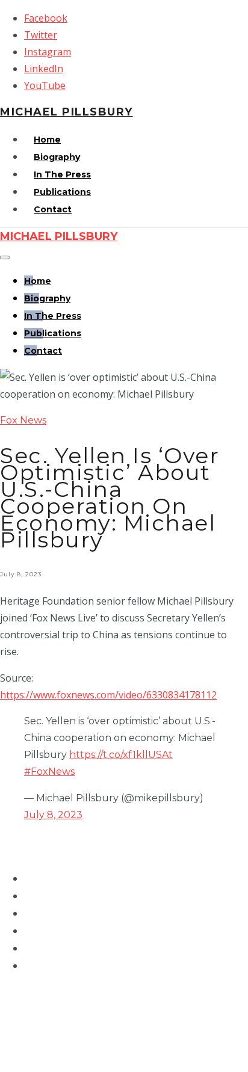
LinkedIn (43, 68)
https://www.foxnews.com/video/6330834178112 (108, 694)
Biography (57, 157)
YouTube (45, 85)
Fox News (23, 420)
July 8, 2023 (53, 815)
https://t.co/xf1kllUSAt (121, 754)
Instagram (47, 51)
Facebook (45, 18)
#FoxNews (49, 771)
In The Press (62, 174)
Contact (53, 209)
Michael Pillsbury (66, 112)
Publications (62, 191)
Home (47, 139)
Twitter (40, 35)
